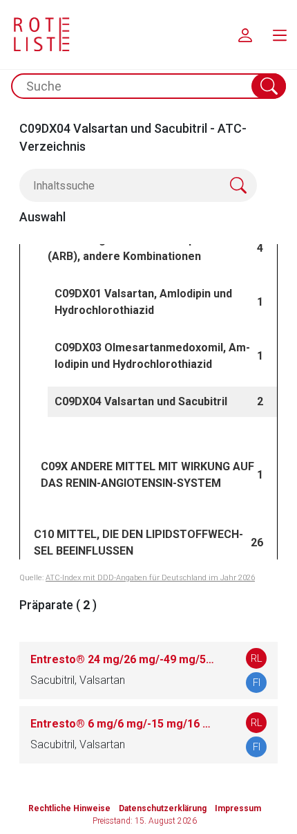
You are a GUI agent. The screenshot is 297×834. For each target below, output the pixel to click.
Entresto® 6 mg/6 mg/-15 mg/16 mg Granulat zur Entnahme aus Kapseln (124, 723)
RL (256, 658)
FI (256, 682)
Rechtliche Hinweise (69, 808)
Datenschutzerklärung (163, 808)
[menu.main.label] (279, 34)
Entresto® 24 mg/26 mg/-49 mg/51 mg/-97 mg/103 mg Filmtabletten (124, 659)
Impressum (238, 808)
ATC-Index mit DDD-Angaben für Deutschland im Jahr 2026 (150, 577)
